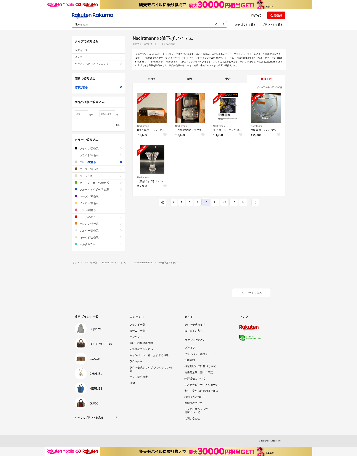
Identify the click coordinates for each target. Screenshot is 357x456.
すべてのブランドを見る (89, 417)
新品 (189, 79)
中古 (228, 79)
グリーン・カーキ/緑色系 (94, 182)
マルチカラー (87, 244)
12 (224, 202)
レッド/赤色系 (87, 217)
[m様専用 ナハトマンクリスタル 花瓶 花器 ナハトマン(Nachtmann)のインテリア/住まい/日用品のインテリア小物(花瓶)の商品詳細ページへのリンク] (266, 108)
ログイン (257, 15)
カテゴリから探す (245, 24)
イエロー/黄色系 (89, 203)
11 (215, 202)
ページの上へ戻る (251, 293)
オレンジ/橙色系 (89, 223)
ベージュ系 (86, 176)
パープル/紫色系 (89, 196)
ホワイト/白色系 (89, 155)
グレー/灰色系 (87, 162)
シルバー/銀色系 (89, 230)
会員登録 (276, 15)
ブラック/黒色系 (89, 148)
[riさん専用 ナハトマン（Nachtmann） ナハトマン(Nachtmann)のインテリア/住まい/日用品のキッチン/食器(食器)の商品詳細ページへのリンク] (152, 108)
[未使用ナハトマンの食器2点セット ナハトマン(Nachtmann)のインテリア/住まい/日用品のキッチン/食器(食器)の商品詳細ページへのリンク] (228, 108)
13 (233, 202)
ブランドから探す (272, 24)
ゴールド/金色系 (89, 237)
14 (243, 202)
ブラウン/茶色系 (89, 169)
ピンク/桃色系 (87, 210)
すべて (152, 79)
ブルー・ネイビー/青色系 (94, 189)
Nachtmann (143, 125)
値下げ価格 (81, 87)
